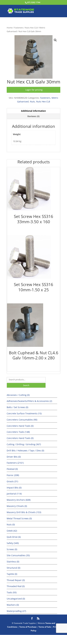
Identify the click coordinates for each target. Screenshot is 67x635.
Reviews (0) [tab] (33, 116)
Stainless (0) (13, 561)
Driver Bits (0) (14, 456)
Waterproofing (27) (16, 611)
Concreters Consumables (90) (22, 419)
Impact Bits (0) (14, 487)
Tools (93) (12, 592)
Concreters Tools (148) (18, 431)
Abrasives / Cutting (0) (18, 395)
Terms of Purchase (27, 627)
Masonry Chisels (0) (17, 506)
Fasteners (18, 27)
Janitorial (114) (14, 493)
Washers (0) (13, 604)
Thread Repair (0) (16, 580)
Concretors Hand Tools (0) (20, 438)
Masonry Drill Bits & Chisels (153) (24, 512)
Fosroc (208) (13, 475)
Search (26, 385)
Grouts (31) (12, 481)
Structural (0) (13, 567)
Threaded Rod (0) (16, 586)
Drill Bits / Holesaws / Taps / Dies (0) (25, 450)
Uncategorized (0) (16, 598)
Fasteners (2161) (15, 462)
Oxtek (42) (12, 530)
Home (9, 27)
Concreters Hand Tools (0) (20, 425)
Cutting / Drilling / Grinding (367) (24, 444)
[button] (55, 40)
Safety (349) (13, 543)
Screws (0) (12, 549)
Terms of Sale (44, 627)
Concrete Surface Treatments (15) (24, 413)
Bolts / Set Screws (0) (17, 407)
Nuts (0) (11, 524)
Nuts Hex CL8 (31, 27)
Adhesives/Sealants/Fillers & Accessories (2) (29, 401)
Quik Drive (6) (14, 536)
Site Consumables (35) (18, 555)
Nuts (32, 101)
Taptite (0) (12, 573)
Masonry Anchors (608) (19, 499)
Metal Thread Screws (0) (19, 518)
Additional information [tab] (33, 110)
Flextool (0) (12, 468)
